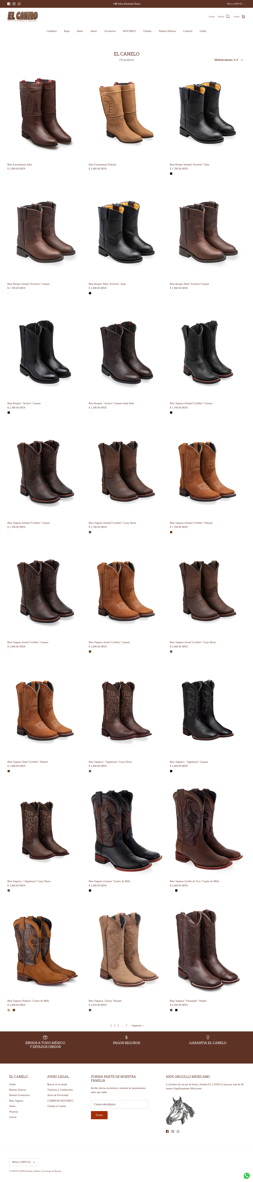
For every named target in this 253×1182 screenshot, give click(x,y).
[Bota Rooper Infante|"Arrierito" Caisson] (45, 232)
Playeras (13, 1111)
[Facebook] (8, 3)
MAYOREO (129, 31)
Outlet (203, 31)
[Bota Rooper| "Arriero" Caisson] (45, 352)
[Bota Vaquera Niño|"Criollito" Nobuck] (45, 710)
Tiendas (147, 31)
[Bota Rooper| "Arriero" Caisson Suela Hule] (126, 352)
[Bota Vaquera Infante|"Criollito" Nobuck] (208, 471)
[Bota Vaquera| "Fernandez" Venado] (208, 949)
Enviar (99, 1115)
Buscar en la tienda (57, 1084)
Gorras (12, 1117)
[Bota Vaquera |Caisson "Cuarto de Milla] (126, 830)
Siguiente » (138, 1025)
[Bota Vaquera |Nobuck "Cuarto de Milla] (45, 949)
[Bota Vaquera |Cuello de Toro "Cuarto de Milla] (208, 830)
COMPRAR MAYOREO (60, 1100)
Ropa (66, 31)
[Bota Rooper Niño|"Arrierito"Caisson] (208, 232)
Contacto (187, 31)
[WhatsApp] (19, 3)
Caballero (52, 31)
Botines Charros (17, 1089)
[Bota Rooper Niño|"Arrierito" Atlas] (126, 232)
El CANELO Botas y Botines (28, 1171)
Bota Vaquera (16, 1100)
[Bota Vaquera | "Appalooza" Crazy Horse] (126, 710)
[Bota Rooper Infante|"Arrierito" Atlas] (208, 113)
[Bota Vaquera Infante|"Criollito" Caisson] (208, 352)
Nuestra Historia (167, 31)
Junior (93, 31)
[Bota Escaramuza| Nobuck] (126, 113)
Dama (80, 31)
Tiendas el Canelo (56, 1106)
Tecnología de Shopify (51, 1171)
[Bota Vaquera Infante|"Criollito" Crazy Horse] (126, 471)
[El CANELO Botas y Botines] (22, 17)
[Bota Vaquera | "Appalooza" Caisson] (208, 710)
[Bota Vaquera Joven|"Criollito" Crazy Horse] (208, 591)
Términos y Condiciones (60, 1089)
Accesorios (110, 31)
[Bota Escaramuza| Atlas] (45, 113)
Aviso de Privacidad (57, 1095)
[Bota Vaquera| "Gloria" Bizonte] (126, 949)
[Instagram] (14, 3)
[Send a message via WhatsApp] (246, 1175)
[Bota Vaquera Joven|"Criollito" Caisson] (45, 591)
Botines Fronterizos (19, 1095)
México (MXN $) (234, 4)
